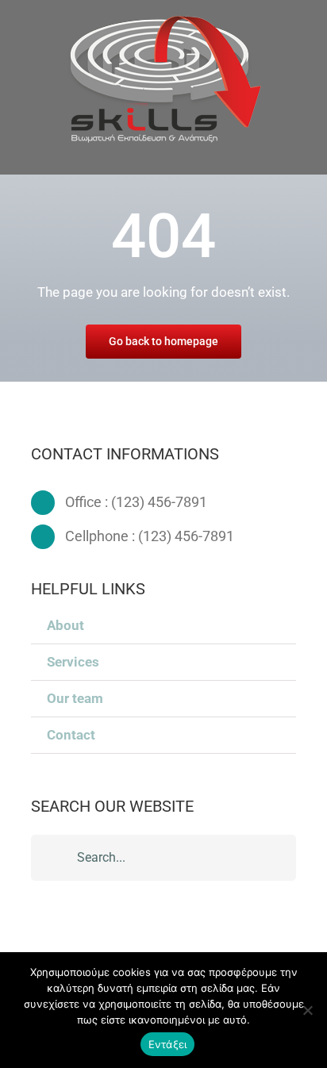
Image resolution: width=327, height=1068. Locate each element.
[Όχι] (307, 1010)
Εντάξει (167, 1044)
